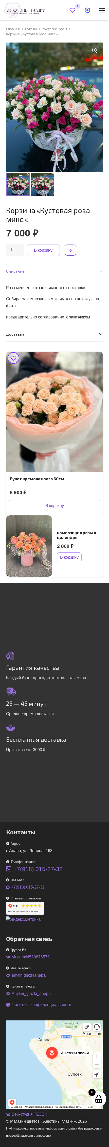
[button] (102, 10)
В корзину (43, 250)
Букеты (31, 29)
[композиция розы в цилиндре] (29, 546)
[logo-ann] (24, 10)
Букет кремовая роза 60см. (37, 478)
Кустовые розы (54, 29)
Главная (13, 29)
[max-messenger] (87, 10)
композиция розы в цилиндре (76, 535)
